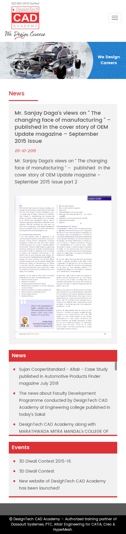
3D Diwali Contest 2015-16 (45, 461)
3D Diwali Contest (36, 471)
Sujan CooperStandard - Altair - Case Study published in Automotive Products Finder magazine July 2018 (63, 376)
